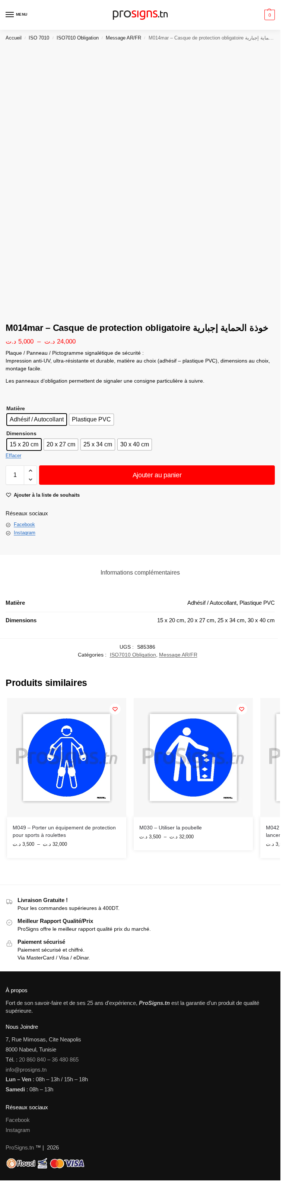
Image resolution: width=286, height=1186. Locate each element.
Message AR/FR (123, 38)
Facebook (24, 524)
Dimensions (21, 433)
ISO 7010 (39, 38)
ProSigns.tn (20, 1148)
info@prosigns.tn (26, 1070)
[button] (269, 15)
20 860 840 (32, 1060)
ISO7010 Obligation (78, 38)
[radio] (36, 419)
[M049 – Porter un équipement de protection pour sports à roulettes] (66, 757)
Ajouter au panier (157, 475)
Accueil (14, 38)
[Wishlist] (115, 709)
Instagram (24, 532)
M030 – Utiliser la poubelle (170, 828)
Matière (15, 408)
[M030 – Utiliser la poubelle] (193, 757)
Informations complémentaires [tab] (140, 572)
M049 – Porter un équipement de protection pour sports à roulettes (64, 831)
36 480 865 (65, 1060)
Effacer (13, 455)
